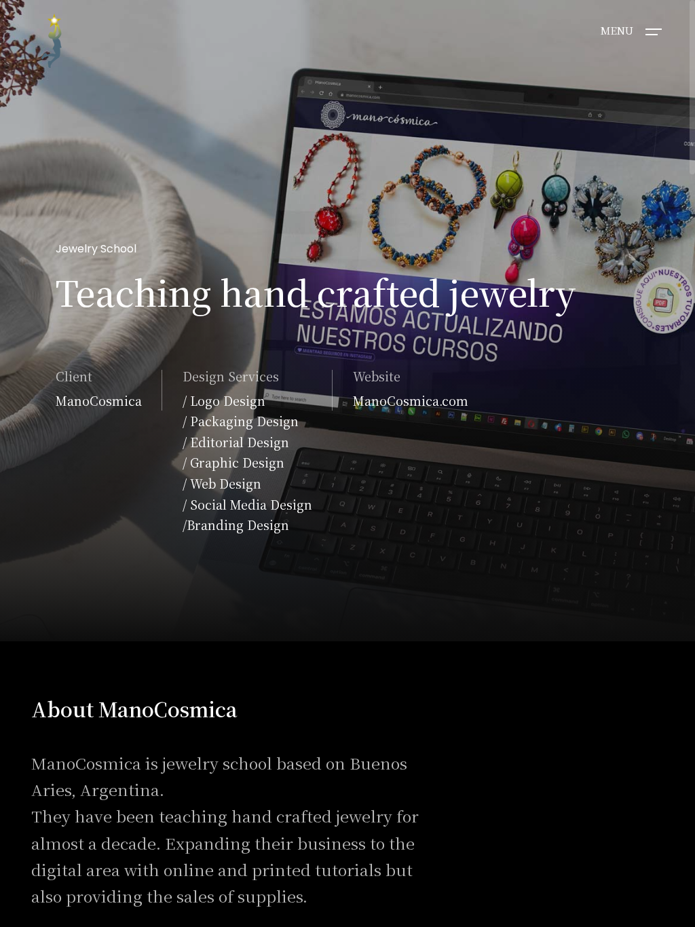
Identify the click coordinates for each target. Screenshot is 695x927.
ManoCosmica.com (410, 400)
